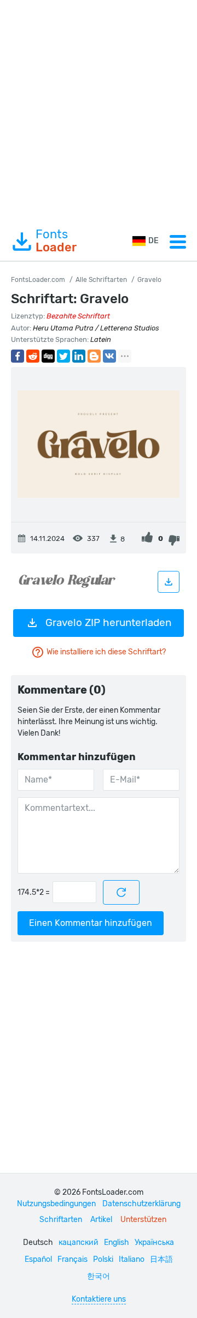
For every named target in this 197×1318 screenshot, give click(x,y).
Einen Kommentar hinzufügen (90, 923)
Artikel (101, 1219)
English (116, 1242)
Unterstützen (143, 1219)
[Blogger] (94, 356)
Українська (154, 1242)
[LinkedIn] (78, 356)
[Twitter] (63, 356)
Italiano (131, 1259)
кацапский (79, 1242)
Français (72, 1259)
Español (38, 1259)
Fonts (56, 241)
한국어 (98, 1276)
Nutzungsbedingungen (56, 1203)
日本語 (161, 1259)
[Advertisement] (98, 111)
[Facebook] (17, 356)
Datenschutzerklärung (141, 1203)
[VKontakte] (109, 356)
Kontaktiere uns (99, 1299)
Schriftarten (60, 1219)
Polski (103, 1259)
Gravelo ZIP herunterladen (108, 622)
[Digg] (48, 356)
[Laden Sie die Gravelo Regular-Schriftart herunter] (168, 582)
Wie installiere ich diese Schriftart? (106, 652)
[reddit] (32, 356)
